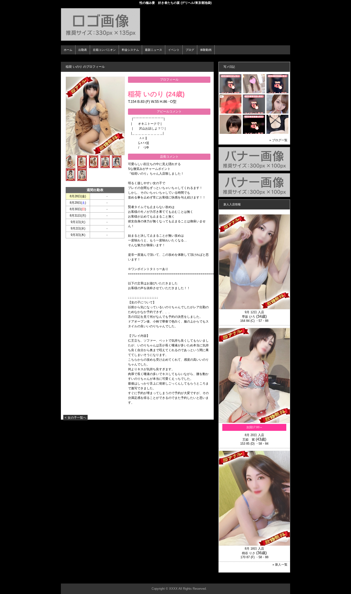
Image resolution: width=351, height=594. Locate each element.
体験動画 (206, 50)
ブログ (190, 50)
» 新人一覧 (279, 564)
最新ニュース (153, 50)
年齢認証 (68, 58)
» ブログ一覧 (278, 140)
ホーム (68, 50)
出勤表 (82, 50)
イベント (174, 50)
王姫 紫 (248, 439)
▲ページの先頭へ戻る (272, 579)
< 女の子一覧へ (75, 417)
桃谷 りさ (248, 553)
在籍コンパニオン (104, 50)
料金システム (130, 50)
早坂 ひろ (248, 316)
